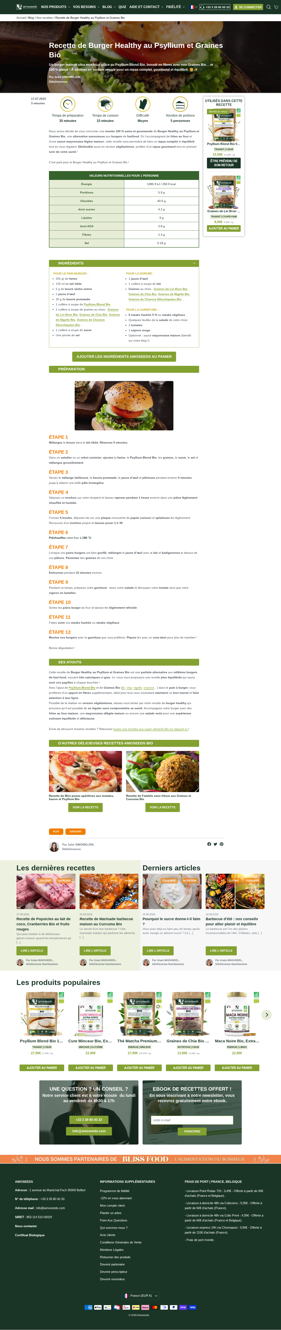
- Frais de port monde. (199, 1240)
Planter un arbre (110, 1213)
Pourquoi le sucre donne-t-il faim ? (171, 921)
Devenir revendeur (112, 1279)
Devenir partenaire (112, 1264)
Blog (107, 7)
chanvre (149, 687)
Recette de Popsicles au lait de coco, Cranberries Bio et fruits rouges (43, 924)
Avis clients (107, 1235)
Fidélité (174, 7)
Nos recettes (44, 17)
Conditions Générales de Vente (121, 1242)
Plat (56, 831)
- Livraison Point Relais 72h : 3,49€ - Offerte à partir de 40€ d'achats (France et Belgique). (224, 1193)
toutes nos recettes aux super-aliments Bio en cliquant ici (150, 729)
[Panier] (276, 7)
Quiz (122, 7)
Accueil (21, 17)
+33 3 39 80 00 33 (218, 7)
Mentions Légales (112, 1249)
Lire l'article (32, 950)
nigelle (138, 687)
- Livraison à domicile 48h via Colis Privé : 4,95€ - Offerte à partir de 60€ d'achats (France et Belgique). (224, 1218)
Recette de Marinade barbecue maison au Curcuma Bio (106, 921)
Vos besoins (85, 7)
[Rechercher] (269, 7)
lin (123, 687)
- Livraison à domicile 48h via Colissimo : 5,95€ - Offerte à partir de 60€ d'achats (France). (223, 1205)
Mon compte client (112, 1205)
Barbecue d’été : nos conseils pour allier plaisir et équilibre (232, 921)
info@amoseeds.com (89, 1131)
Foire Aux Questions (113, 1220)
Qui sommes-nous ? (114, 1227)
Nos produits (54, 7)
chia (129, 687)
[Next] (266, 1015)
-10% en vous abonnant (116, 1198)
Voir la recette (85, 807)
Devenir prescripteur (113, 1271)
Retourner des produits (115, 1257)
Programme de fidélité (114, 1191)
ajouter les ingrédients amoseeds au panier (124, 357)
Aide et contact (144, 7)
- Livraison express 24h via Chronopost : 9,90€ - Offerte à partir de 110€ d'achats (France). (223, 1230)
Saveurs (75, 831)
